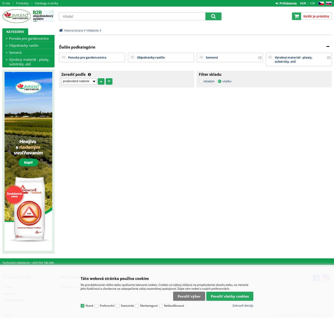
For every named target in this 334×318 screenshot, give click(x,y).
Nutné (89, 306)
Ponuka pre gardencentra (29, 38)
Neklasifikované (174, 306)
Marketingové (149, 306)
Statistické (127, 306)
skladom (208, 81)
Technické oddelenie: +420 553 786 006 (28, 263)
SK (328, 3)
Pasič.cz (16, 16)
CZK (312, 3)
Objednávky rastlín (24, 45)
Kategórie (15, 31)
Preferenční (107, 306)
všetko (226, 81)
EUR (303, 3)
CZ (320, 3)
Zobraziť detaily (242, 305)
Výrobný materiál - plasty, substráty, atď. (29, 61)
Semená (15, 52)
